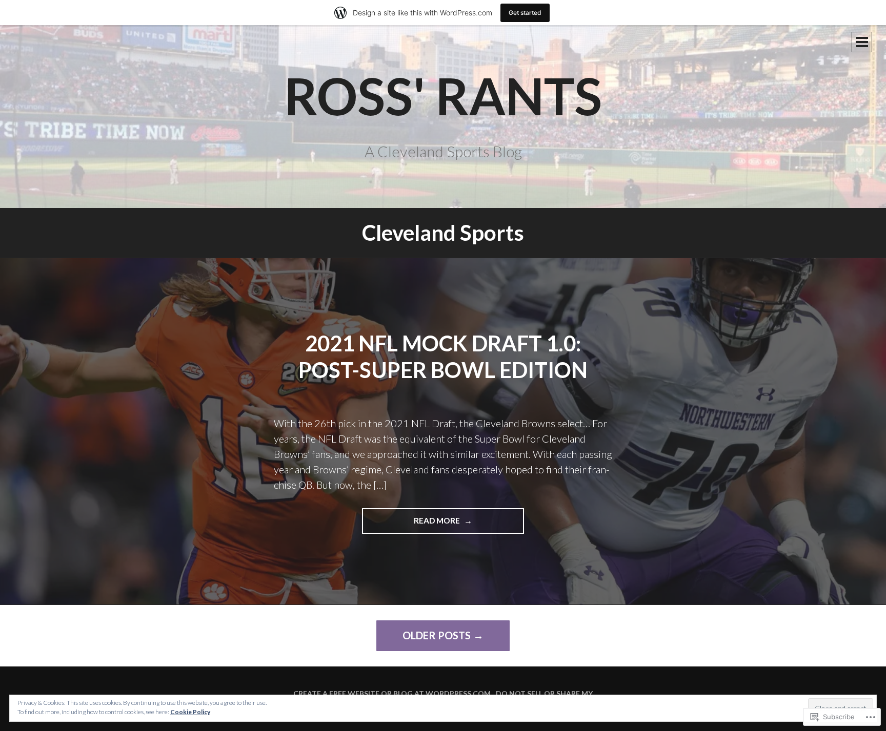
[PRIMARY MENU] (862, 42)
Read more (411, 524)
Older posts (436, 635)
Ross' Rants (443, 95)
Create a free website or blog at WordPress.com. (392, 693)
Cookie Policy (190, 712)
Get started (525, 12)
